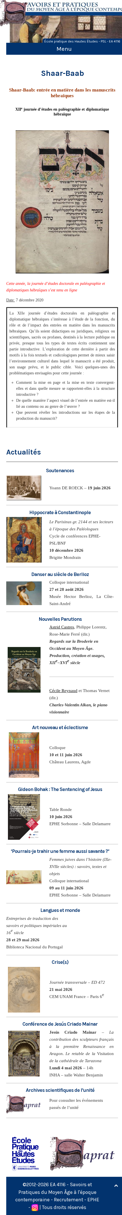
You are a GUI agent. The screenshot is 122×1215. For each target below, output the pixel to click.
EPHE (93, 1199)
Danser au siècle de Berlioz (60, 574)
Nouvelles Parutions (60, 619)
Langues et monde (60, 910)
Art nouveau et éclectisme (60, 727)
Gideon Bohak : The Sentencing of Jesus (60, 789)
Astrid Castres (61, 627)
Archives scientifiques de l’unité (60, 1090)
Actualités (23, 452)
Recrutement (68, 1199)
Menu (64, 48)
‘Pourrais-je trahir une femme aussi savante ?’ (60, 851)
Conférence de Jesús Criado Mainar (60, 1024)
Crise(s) (60, 962)
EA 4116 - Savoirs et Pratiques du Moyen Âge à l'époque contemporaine (55, 1192)
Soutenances (60, 470)
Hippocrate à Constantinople (60, 512)
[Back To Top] (116, 1186)
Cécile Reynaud (63, 690)
